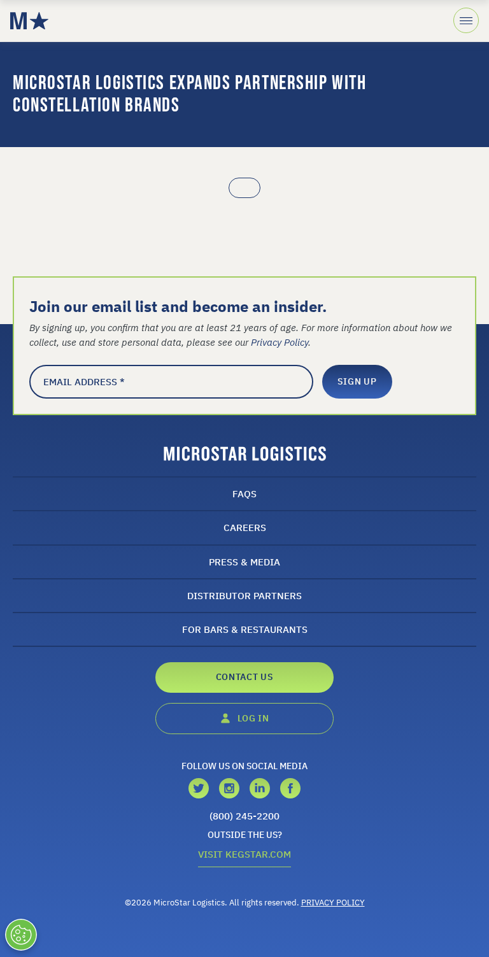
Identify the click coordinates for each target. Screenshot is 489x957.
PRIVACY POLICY (333, 902)
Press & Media (244, 561)
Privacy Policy (279, 342)
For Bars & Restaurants (245, 629)
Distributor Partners (244, 595)
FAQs (244, 493)
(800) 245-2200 (244, 815)
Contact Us (245, 677)
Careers (244, 527)
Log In (252, 718)
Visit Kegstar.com (244, 853)
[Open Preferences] (21, 935)
